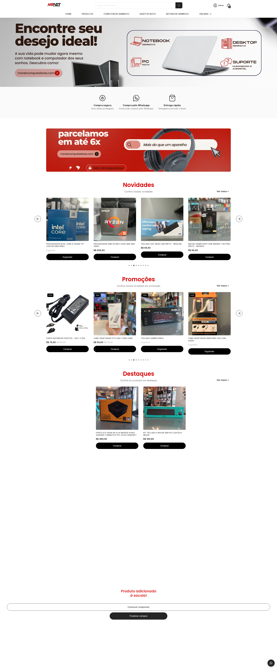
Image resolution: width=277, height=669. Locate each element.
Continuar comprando (138, 607)
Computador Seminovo (116, 14)
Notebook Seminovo (177, 14)
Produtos (87, 14)
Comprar (67, 257)
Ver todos (222, 191)
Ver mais (203, 14)
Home (68, 14)
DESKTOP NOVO (148, 14)
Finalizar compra (138, 616)
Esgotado (115, 349)
